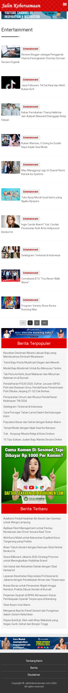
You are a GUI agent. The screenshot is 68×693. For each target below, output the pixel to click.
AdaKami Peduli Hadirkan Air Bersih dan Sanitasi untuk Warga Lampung (32, 520)
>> (44, 322)
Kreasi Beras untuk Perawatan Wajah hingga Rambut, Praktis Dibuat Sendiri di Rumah (29, 587)
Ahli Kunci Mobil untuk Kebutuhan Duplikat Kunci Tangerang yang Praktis (31, 539)
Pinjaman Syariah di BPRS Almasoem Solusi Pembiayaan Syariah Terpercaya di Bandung (29, 597)
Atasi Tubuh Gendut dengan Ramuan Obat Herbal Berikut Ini (32, 549)
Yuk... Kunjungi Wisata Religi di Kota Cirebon (29, 433)
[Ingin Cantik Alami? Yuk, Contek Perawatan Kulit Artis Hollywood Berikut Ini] (10, 221)
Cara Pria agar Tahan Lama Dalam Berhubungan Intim (32, 414)
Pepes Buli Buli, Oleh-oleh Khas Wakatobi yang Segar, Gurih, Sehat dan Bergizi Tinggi (30, 622)
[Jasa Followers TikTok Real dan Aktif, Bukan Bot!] (10, 85)
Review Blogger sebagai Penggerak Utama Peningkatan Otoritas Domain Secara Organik (33, 58)
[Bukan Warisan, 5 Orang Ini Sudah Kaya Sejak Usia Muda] (10, 140)
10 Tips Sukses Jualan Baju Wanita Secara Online (32, 439)
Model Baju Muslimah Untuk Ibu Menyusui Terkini (32, 368)
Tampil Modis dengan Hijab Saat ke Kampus (29, 427)
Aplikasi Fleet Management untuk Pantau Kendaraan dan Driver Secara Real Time (28, 530)
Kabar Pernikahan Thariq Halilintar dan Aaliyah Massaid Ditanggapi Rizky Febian (33, 116)
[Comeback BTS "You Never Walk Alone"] (10, 275)
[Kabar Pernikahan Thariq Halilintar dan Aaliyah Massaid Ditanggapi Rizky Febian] (10, 109)
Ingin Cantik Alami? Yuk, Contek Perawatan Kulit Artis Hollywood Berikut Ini (30, 228)
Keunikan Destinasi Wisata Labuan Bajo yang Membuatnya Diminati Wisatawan (29, 354)
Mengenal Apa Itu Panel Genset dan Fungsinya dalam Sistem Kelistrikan (31, 612)
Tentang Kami (34, 660)
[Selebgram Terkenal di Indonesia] (10, 252)
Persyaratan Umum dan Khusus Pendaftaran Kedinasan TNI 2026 (30, 399)
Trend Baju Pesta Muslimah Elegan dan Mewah (31, 362)
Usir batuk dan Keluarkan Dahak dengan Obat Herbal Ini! (30, 568)
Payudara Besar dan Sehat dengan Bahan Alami (32, 422)
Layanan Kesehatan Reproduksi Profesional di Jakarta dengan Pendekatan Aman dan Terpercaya (34, 578)
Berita (34, 667)
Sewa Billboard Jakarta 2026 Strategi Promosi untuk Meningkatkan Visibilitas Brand (30, 558)
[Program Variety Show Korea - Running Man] (10, 302)
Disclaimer (34, 674)
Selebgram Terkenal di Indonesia (40, 255)
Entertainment (30, 49)
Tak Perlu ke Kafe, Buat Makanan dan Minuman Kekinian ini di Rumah (31, 376)
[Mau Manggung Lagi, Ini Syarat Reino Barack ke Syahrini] (10, 167)
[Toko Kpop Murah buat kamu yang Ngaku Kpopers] (10, 194)
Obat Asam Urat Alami (16, 604)
